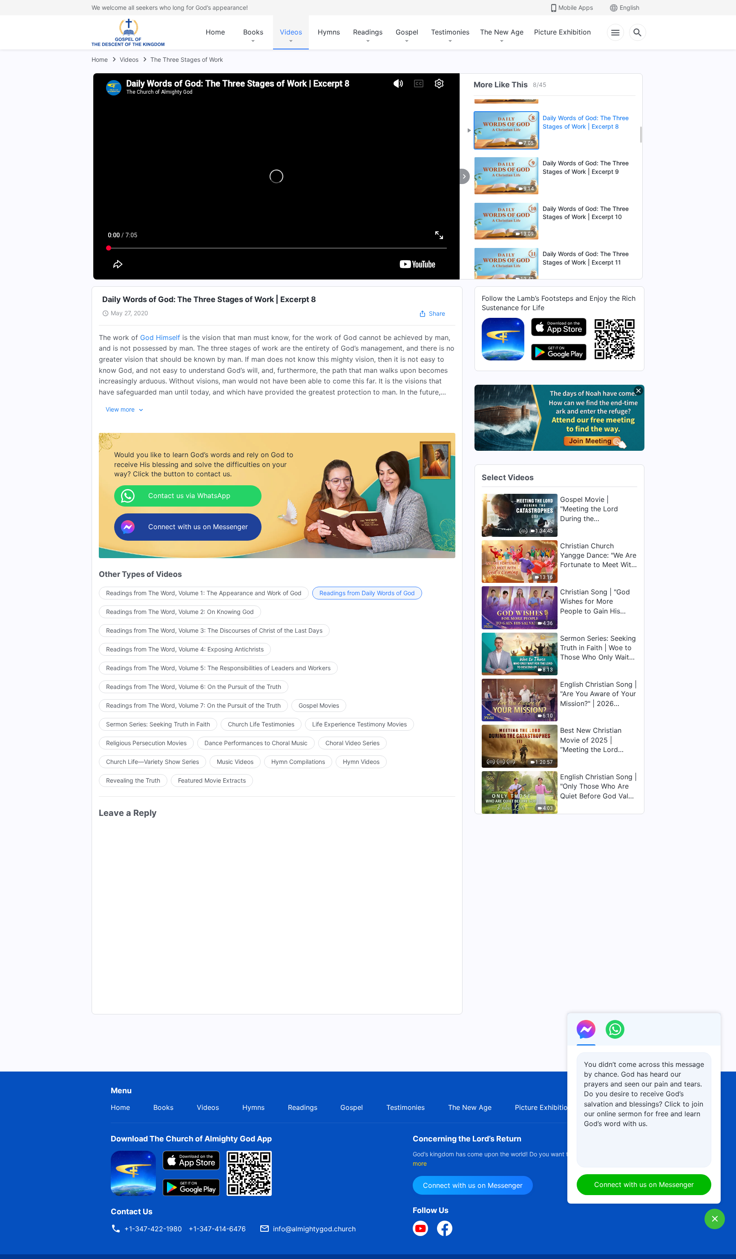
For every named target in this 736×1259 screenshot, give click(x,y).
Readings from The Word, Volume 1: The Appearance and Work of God (204, 592)
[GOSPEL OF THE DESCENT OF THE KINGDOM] (128, 32)
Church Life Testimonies (261, 724)
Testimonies (450, 32)
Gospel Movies (319, 705)
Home (215, 32)
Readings (367, 32)
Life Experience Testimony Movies (359, 724)
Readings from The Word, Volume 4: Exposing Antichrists (185, 649)
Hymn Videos (361, 761)
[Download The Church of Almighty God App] (133, 1172)
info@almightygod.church (314, 1228)
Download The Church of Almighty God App (191, 1138)
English (629, 7)
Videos (291, 32)
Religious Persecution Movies (146, 742)
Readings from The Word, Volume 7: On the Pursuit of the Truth (193, 705)
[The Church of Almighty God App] (503, 338)
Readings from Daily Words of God (367, 592)
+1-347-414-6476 (217, 1228)
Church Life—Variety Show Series (152, 761)
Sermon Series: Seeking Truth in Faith (158, 724)
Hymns (329, 32)
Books (253, 32)
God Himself (160, 337)
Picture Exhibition (562, 32)
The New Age (501, 32)
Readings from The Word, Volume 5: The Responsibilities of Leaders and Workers (218, 667)
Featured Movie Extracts (212, 780)
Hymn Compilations (298, 761)
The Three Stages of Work (186, 59)
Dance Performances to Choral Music (256, 742)
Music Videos (235, 761)
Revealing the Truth (133, 780)
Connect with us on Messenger (473, 1185)
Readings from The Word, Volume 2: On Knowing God (180, 611)
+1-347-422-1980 (153, 1228)
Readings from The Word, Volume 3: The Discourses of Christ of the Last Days (214, 630)
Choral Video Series (352, 742)
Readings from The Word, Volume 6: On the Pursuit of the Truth (193, 686)
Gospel (407, 32)
